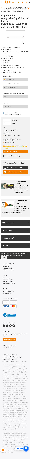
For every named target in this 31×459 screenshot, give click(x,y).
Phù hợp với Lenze (5, 9)
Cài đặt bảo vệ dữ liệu (21, 361)
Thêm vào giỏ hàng (10, 152)
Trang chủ (5, 7)
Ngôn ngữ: (10, 345)
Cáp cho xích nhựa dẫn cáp (16, 7)
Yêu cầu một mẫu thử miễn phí (14, 172)
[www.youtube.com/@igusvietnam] (13, 325)
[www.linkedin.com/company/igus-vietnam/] (4, 325)
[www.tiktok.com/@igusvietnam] (10, 325)
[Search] (19, 2)
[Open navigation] (2, 2)
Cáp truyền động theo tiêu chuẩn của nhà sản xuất (16, 8)
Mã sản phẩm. (7, 76)
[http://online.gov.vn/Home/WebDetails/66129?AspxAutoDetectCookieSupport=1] (9, 315)
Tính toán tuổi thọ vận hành (13, 168)
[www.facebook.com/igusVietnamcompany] (7, 325)
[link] (15, 168)
